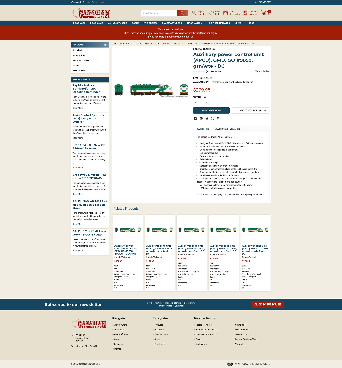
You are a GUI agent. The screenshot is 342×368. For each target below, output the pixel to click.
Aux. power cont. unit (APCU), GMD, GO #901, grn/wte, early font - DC (159, 250)
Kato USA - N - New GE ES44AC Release (89, 146)
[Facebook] (195, 118)
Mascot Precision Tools (246, 339)
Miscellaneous (242, 329)
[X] (212, 118)
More (251, 23)
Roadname (96, 23)
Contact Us (118, 344)
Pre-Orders (150, 23)
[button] (267, 304)
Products (79, 23)
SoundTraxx (240, 325)
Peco (198, 339)
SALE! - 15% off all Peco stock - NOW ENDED (89, 233)
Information (194, 23)
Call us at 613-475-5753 (86, 346)
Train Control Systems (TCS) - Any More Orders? (88, 118)
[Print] (206, 118)
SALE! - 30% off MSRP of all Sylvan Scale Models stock (90, 205)
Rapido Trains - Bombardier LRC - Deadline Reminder (86, 89)
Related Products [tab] (126, 209)
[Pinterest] (218, 118)
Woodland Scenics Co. (206, 334)
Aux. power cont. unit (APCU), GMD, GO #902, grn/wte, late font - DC (223, 248)
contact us (187, 36)
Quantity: (199, 97)
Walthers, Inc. (241, 334)
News (238, 23)
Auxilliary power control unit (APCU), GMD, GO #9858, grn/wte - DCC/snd (125, 250)
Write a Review (262, 71)
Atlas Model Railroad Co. (207, 329)
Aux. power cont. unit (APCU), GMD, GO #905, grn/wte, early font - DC (255, 250)
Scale (135, 23)
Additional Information (227, 129)
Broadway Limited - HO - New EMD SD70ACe (89, 176)
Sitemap (117, 349)
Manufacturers (117, 23)
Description (203, 129)
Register (202, 14)
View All (239, 344)
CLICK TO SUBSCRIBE (267, 304)
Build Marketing (264, 364)
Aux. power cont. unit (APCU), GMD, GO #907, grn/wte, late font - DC (191, 248)
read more (78, 108)
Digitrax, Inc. (201, 344)
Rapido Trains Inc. (204, 325)
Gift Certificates (219, 23)
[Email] (201, 118)
